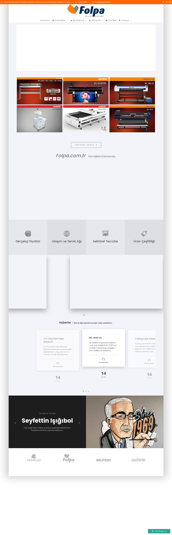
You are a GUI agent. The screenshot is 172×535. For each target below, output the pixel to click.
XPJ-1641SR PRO (64, 92)
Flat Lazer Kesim (62, 120)
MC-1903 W (110, 122)
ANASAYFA (45, 20)
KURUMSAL (60, 20)
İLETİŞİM (112, 20)
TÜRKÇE (125, 20)
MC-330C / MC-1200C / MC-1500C (18, 90)
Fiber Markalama (18, 120)
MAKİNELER (78, 20)
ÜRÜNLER (96, 20)
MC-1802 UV (111, 94)
